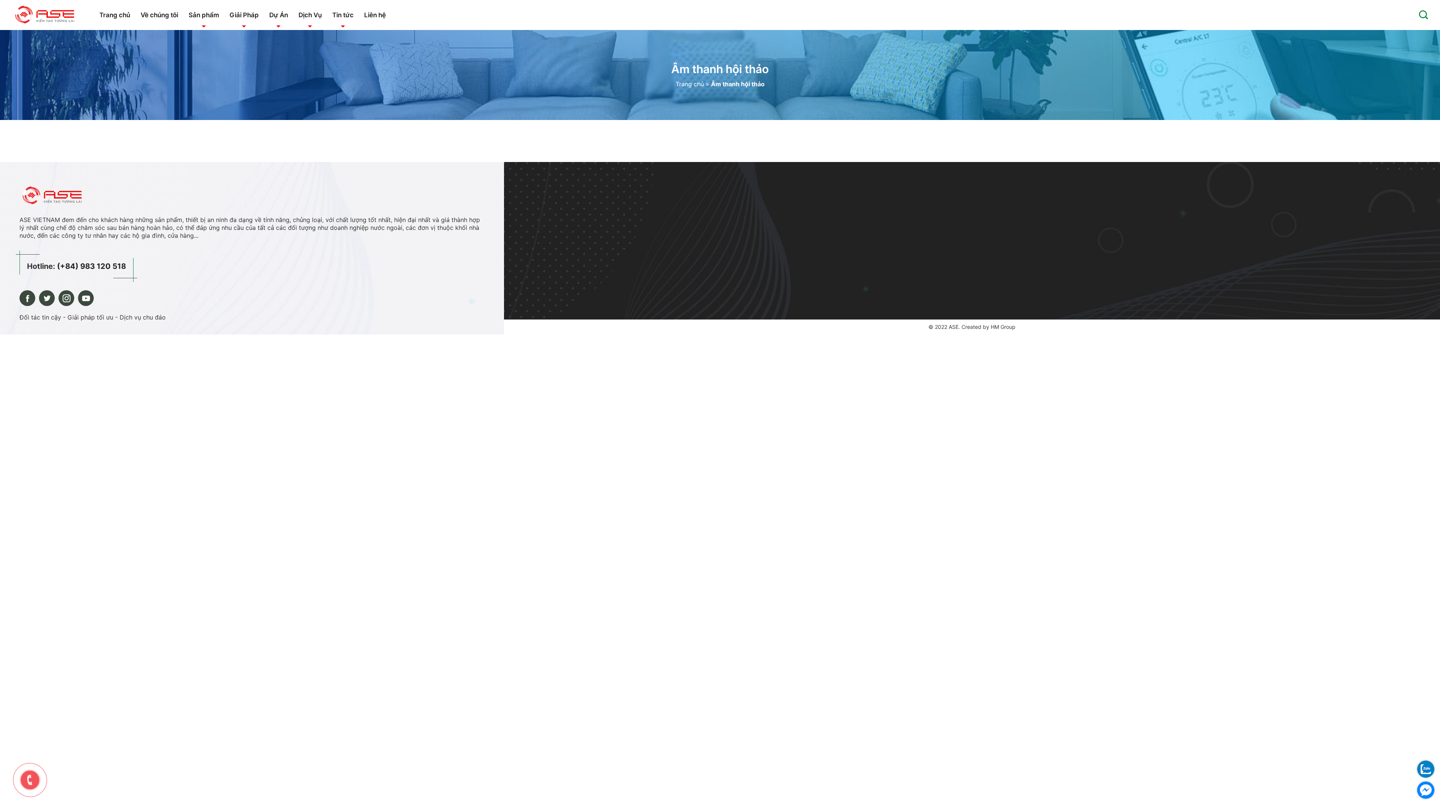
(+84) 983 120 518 (91, 266)
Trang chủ (114, 15)
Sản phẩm (204, 15)
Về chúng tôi (159, 15)
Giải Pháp (244, 15)
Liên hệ (375, 15)
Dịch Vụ (310, 15)
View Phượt (1084, 188)
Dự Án (278, 15)
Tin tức (343, 15)
